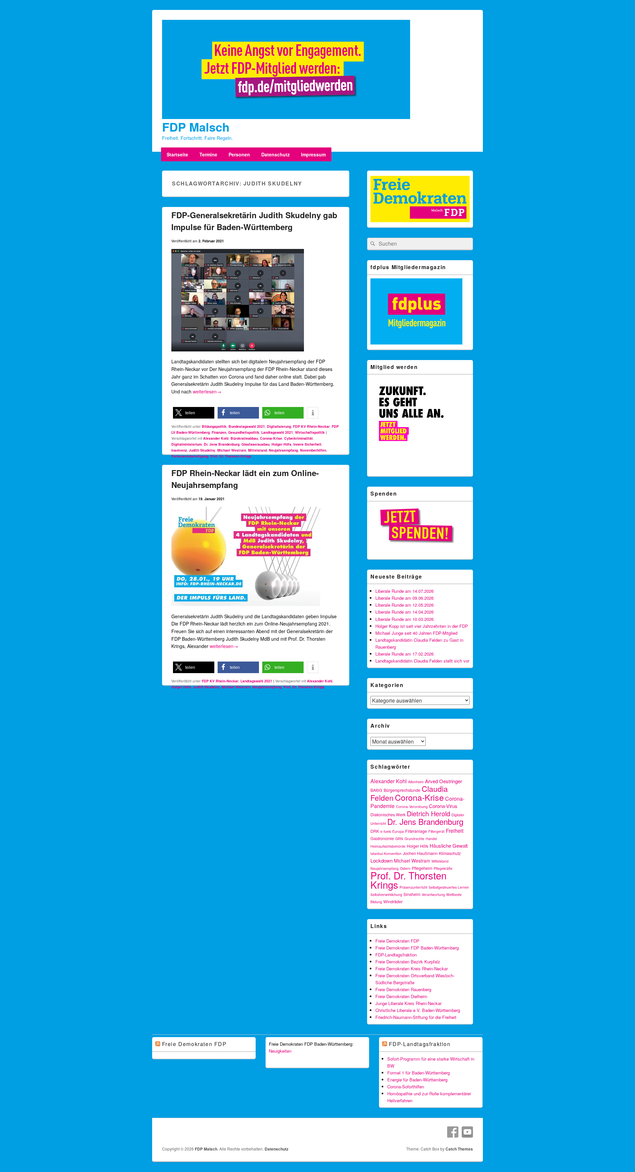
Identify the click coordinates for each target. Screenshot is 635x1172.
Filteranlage (416, 831)
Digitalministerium (186, 444)
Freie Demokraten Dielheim (401, 996)
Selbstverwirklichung (386, 894)
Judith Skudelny (202, 450)
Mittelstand (257, 450)
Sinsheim (411, 894)
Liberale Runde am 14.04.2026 (404, 612)
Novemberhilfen (313, 450)
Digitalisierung (279, 426)
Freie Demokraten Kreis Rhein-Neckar (411, 968)
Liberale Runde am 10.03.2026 (404, 619)
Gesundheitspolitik (243, 432)
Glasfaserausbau (255, 444)
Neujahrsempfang (283, 450)
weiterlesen (207, 391)
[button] (193, 413)
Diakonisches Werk (387, 815)
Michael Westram (231, 450)
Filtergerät (436, 831)
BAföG (376, 790)
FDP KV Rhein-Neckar (311, 426)
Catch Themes (459, 1149)
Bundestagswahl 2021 (247, 426)
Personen (239, 154)
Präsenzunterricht (413, 887)
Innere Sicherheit (307, 444)
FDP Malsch (196, 126)
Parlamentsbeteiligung (189, 456)
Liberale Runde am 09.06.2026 (404, 598)
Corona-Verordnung (412, 806)
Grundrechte (414, 838)
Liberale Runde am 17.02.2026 (404, 654)
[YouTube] (467, 1132)
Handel (431, 838)
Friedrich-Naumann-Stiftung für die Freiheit (415, 1017)
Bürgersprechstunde (402, 790)
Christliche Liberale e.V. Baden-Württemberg (417, 1010)
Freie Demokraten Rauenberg (403, 989)
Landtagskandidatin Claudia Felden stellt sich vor (422, 661)
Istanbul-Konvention (386, 853)
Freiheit (454, 830)
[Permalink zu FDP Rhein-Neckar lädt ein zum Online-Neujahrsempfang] (245, 608)
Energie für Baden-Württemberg (417, 1079)
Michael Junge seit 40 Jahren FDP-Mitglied (416, 633)
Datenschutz (275, 154)
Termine (208, 154)
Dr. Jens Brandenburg (221, 444)
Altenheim (416, 781)
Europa (398, 831)
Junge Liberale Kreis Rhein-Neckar (408, 1003)
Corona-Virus (443, 805)
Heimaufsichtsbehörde (387, 846)
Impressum (313, 154)
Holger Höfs (281, 444)
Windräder (392, 902)
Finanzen (219, 432)
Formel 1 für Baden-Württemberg (418, 1073)
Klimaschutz (450, 853)
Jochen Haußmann (420, 853)
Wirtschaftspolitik (310, 432)
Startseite (177, 154)
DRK (374, 831)
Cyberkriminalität (298, 438)
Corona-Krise (271, 438)
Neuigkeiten (280, 1051)
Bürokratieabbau (244, 438)
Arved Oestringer (443, 781)
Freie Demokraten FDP (397, 941)
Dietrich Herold (428, 813)
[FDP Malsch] (286, 117)
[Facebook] (452, 1132)
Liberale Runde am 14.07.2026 (404, 591)
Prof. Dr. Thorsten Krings (230, 456)
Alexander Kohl (216, 438)
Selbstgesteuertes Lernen (449, 887)
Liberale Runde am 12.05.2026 (404, 605)
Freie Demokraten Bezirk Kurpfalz (407, 961)
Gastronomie (382, 838)
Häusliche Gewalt (449, 845)
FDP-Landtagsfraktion (396, 954)
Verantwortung (433, 894)
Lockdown (381, 860)
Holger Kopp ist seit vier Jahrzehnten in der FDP (421, 626)
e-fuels (385, 831)
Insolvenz (179, 450)
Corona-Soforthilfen (405, 1086)
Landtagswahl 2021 (277, 432)
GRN (399, 838)
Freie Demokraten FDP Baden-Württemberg (417, 948)
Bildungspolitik (214, 426)
